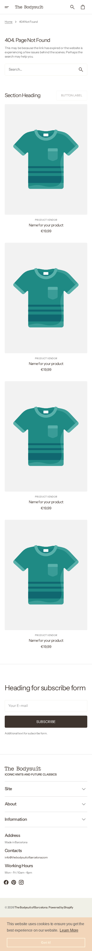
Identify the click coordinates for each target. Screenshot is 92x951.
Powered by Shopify (61, 907)
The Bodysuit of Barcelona (30, 907)
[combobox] (40, 69)
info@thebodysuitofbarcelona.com (26, 857)
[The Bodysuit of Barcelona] (29, 7)
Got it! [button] (46, 942)
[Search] (81, 69)
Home (9, 21)
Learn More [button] (69, 930)
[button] (10, 7)
